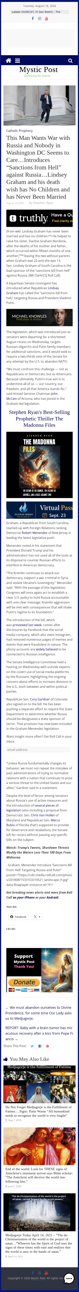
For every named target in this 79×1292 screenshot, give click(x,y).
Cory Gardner (40, 699)
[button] (69, 1280)
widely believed (47, 649)
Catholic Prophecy (19, 131)
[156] (21, 255)
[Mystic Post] (8, 60)
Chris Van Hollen (43, 815)
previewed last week (27, 625)
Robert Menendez (35, 533)
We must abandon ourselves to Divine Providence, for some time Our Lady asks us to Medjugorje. (38, 1013)
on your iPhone (24, 897)
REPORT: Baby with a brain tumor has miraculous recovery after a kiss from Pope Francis (39, 1033)
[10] (50, 235)
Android (52, 897)
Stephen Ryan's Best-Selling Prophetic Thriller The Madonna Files (39, 418)
